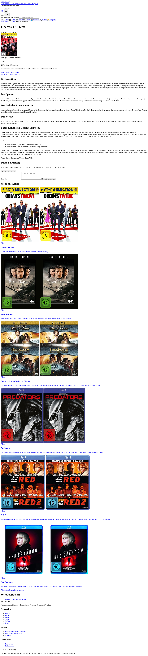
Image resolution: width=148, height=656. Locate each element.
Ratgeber (35, 4)
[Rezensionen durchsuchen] (2, 11)
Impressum (9, 644)
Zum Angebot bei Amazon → (11, 72)
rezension (5, 2)
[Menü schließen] (7, 14)
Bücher (3, 4)
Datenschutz (9, 646)
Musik (13, 4)
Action (12, 22)
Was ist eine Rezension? (13, 633)
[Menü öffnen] (6, 11)
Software (23, 4)
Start (2, 22)
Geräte (29, 4)
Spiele (17, 4)
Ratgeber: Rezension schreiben (15, 632)
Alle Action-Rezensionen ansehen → (13, 590)
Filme (8, 4)
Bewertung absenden (48, 179)
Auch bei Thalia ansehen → (10, 74)
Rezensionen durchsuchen (10, 6)
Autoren (8, 635)
